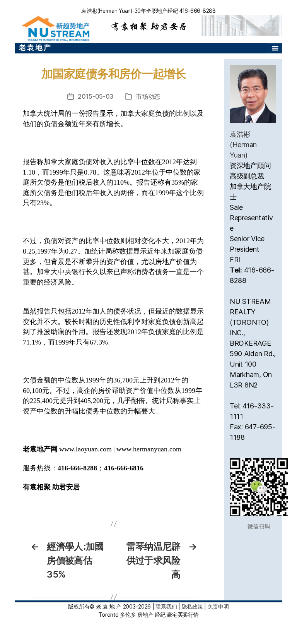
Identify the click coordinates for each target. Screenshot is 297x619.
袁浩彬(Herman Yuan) (243, 144)
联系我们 (166, 606)
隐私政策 (192, 606)
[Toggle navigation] (275, 48)
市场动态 (148, 96)
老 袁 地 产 (35, 47)
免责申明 (218, 606)
